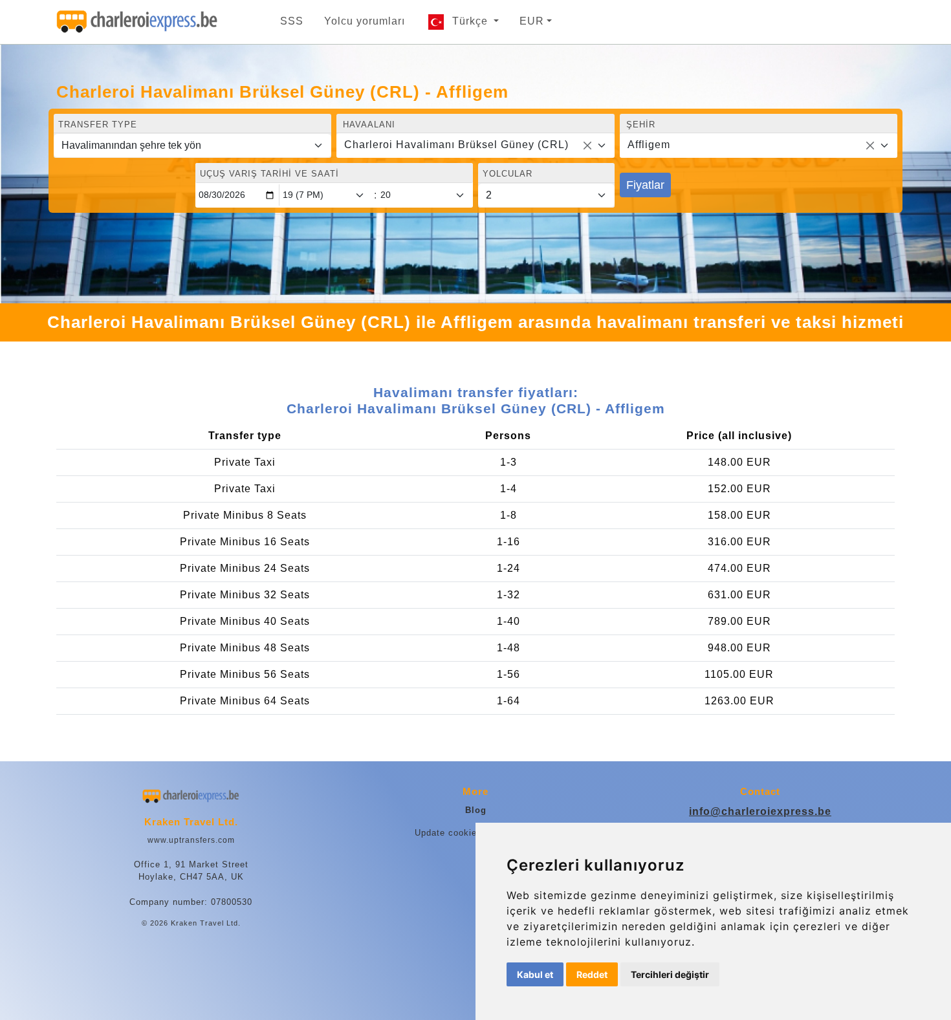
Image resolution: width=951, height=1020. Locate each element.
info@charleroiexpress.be (760, 811)
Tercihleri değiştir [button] (670, 974)
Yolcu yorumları (364, 21)
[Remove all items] (587, 145)
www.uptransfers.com (191, 840)
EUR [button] (531, 21)
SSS (291, 21)
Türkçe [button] (471, 21)
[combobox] (475, 145)
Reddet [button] (591, 974)
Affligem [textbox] (649, 144)
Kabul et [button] (535, 974)
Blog (475, 810)
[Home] (137, 22)
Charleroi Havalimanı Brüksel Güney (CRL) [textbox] (456, 144)
